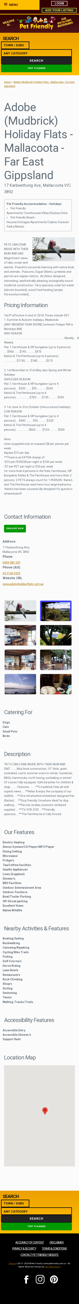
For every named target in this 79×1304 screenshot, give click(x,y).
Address (9, 541)
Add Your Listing (59, 10)
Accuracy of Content (29, 1242)
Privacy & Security (24, 1248)
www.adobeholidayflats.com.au (23, 584)
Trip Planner (36, 68)
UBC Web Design (53, 1267)
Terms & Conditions (54, 1248)
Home (7, 82)
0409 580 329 (11, 562)
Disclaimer (57, 1242)
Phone (8, 557)
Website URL (12, 578)
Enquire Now (15, 528)
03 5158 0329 (11, 573)
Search (36, 61)
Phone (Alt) (11, 567)
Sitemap (12, 1263)
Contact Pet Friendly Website (39, 1254)
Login (59, 3)
